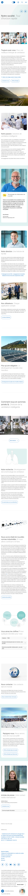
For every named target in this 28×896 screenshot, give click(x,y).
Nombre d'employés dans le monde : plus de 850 (12, 642)
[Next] (23, 180)
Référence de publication (6, 855)
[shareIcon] (21, 11)
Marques (3, 860)
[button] (18, 2)
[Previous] (4, 180)
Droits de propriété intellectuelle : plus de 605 (12, 647)
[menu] (26, 2)
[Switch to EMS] (13, 2)
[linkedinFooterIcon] (14, 864)
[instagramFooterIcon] (18, 864)
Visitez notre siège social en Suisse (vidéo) (11, 77)
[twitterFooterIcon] (6, 864)
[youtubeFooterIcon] (10, 864)
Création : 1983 (6, 638)
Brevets (3, 858)
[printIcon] (25, 11)
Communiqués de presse (8, 810)
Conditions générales (5, 856)
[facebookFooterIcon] (2, 864)
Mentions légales (5, 851)
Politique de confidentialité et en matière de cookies (12, 853)
